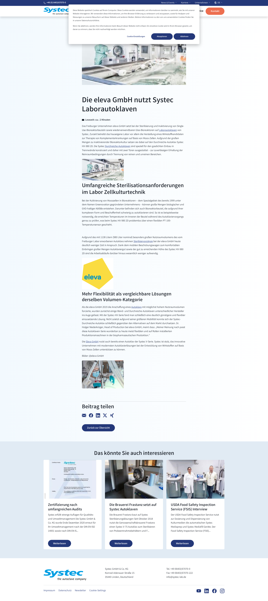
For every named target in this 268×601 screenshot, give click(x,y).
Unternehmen (201, 2)
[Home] (57, 11)
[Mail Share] (84, 415)
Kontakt (215, 11)
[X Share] (105, 415)
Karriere (185, 2)
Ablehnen (184, 36)
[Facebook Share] (91, 415)
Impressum (49, 590)
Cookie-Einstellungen (136, 36)
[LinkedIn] (205, 591)
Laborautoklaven (168, 130)
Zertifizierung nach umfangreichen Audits (65, 507)
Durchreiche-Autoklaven (117, 146)
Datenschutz (64, 590)
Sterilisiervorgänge (143, 241)
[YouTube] (197, 591)
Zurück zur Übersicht (98, 428)
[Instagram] (220, 591)
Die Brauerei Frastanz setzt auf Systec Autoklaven (132, 507)
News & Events (168, 2)
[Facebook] (213, 591)
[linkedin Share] (98, 415)
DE (219, 2)
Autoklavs (136, 307)
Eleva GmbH (92, 342)
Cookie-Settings (97, 590)
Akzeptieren (162, 36)
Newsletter (80, 590)
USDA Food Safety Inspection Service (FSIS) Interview (193, 507)
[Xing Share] (112, 415)
